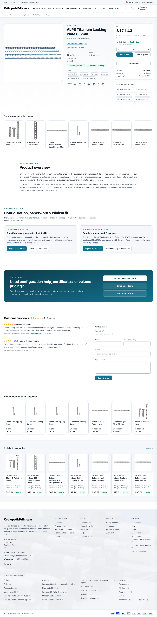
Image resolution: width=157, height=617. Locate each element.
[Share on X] (84, 84)
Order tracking (86, 529)
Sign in (137, 2)
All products (136, 522)
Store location (86, 522)
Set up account (112, 522)
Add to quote (142, 55)
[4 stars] (109, 334)
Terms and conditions (63, 529)
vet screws (104, 74)
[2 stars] (101, 334)
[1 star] (97, 334)
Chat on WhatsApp (125, 293)
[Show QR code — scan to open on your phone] (103, 84)
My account (110, 526)
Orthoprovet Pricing (75, 48)
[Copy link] (98, 84)
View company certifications (118, 248)
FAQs (82, 533)
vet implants (84, 74)
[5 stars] (113, 334)
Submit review (104, 378)
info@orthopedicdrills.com (30, 2)
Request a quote (112, 529)
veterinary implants (89, 78)
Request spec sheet (17, 248)
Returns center (86, 536)
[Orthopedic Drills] (16, 8)
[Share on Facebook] (94, 84)
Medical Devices (54, 8)
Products (13, 15)
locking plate (72, 74)
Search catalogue (138, 551)
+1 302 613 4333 (12, 2)
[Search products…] (126, 8)
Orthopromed (136, 536)
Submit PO (110, 533)
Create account (147, 2)
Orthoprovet (73, 25)
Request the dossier (93, 248)
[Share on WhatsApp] (75, 84)
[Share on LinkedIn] (89, 84)
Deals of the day (87, 526)
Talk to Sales (133, 63)
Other (102, 8)
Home (6, 15)
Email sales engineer (38, 248)
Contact (58, 536)
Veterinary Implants (24, 15)
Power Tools (38, 8)
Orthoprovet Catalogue (77, 44)
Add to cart (124, 55)
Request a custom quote (124, 278)
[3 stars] (105, 334)
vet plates (94, 74)
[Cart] (132, 8)
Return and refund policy (65, 533)
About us (58, 522)
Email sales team (125, 286)
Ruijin (133, 529)
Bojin (133, 526)
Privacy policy (60, 526)
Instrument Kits (72, 8)
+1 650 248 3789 (21, 559)
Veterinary (113, 8)
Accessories (136, 533)
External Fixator (89, 8)
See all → (149, 448)
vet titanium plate (73, 78)
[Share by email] (80, 84)
